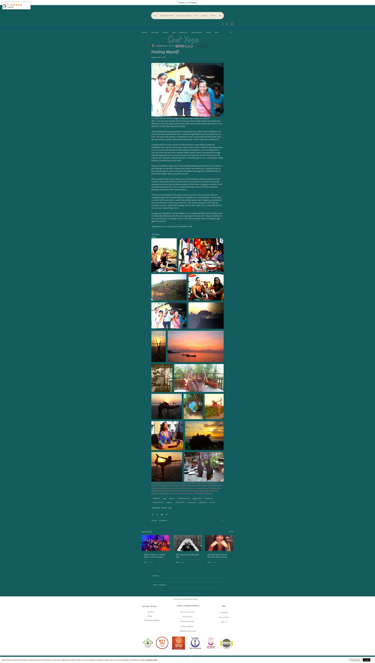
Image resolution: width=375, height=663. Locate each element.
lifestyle (208, 32)
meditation (156, 498)
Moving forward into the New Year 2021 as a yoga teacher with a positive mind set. (218, 555)
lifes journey (192, 502)
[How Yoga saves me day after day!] (187, 543)
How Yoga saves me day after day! (187, 555)
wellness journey (183, 498)
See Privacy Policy (151, 660)
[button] (232, 24)
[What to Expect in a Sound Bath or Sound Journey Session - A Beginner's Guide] (156, 543)
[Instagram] (226, 24)
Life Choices (155, 32)
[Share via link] (167, 514)
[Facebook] (223, 24)
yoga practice (197, 498)
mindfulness (209, 498)
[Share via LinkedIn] (162, 514)
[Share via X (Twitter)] (157, 514)
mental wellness (158, 502)
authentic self (179, 502)
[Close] (372, 659)
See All (231, 531)
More (216, 32)
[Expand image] (164, 255)
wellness (165, 32)
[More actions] (222, 46)
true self (212, 502)
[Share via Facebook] (152, 514)
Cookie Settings (355, 660)
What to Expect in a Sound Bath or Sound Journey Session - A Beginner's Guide (155, 555)
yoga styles (202, 502)
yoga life (169, 502)
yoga (164, 498)
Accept (366, 660)
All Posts (144, 32)
